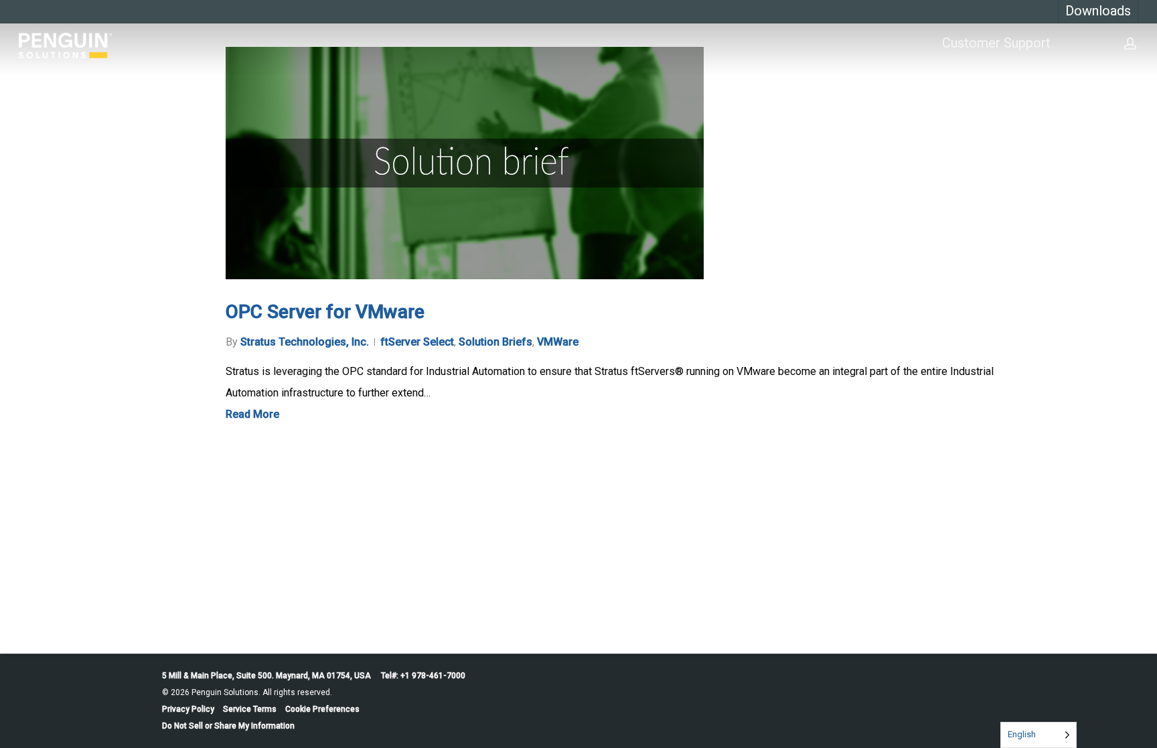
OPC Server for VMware (325, 312)
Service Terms (250, 709)
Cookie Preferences (322, 709)
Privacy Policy (188, 709)
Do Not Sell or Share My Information (228, 726)
